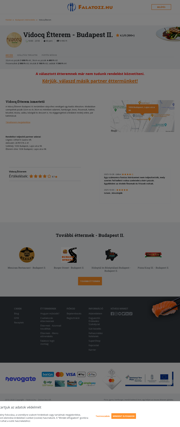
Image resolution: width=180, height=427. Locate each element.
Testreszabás (103, 416)
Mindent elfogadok (124, 416)
